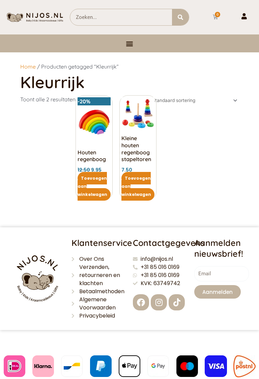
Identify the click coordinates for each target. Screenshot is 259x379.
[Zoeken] (180, 17)
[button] (129, 43)
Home (28, 66)
